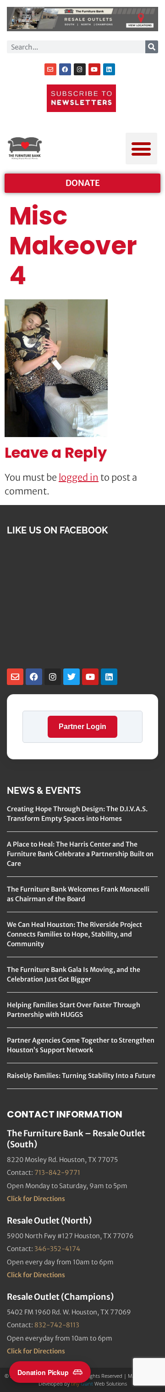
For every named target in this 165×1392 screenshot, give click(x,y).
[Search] (151, 46)
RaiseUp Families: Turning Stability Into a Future (81, 1076)
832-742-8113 (56, 1325)
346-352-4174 (57, 1249)
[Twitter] (71, 676)
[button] (141, 148)
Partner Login (82, 726)
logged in (79, 477)
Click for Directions (36, 1199)
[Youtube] (94, 69)
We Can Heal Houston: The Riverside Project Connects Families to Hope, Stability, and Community (74, 934)
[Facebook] (65, 69)
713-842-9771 (57, 1172)
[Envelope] (50, 69)
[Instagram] (80, 69)
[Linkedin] (109, 69)
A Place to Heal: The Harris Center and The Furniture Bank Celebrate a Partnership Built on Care (80, 854)
